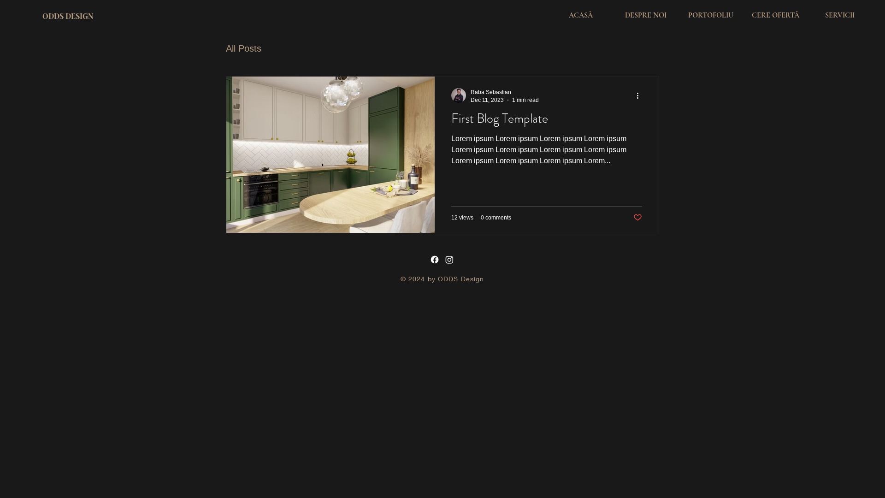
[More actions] (640, 95)
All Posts (243, 48)
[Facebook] (435, 260)
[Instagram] (449, 260)
